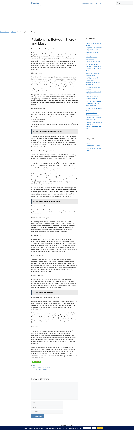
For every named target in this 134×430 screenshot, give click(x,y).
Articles (35, 365)
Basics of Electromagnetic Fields (41, 367)
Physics (35, 3)
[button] (100, 4)
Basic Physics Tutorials (93, 145)
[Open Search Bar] (96, 4)
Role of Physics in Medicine (40, 369)
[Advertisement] (67, 19)
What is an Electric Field (93, 61)
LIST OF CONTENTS (87, 4)
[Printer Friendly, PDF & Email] (36, 362)
